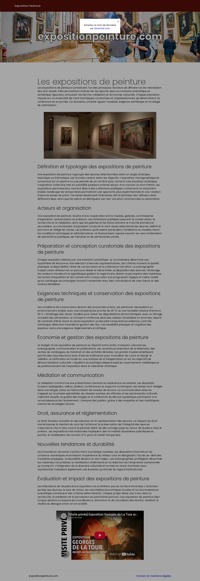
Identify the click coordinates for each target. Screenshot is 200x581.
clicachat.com (102, 28)
